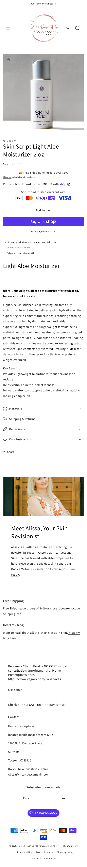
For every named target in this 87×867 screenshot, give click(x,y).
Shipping (7, 177)
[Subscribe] (63, 798)
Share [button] (11, 452)
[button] (8, 27)
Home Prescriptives (28, 845)
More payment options (43, 231)
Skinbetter (15, 690)
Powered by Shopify (49, 845)
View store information (22, 253)
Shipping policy (65, 852)
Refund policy (70, 845)
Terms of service (44, 852)
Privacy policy (24, 852)
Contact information (45, 858)
